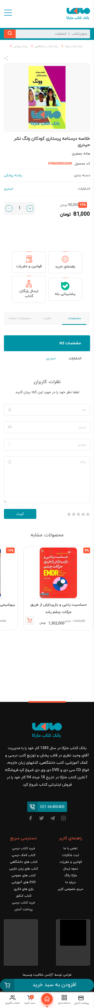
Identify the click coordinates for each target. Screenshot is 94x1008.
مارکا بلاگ (70, 875)
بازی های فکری (23, 889)
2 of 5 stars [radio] (83, 514)
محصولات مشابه (19, 318)
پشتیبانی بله (65, 294)
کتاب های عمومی (23, 875)
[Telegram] (52, 819)
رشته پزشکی (20, 46)
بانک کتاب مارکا (73, 46)
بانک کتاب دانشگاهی (46, 46)
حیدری (51, 358)
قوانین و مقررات (29, 266)
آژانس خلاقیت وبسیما (38, 975)
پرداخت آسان (24, 909)
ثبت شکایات (70, 855)
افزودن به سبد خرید (54, 984)
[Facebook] (30, 819)
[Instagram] (63, 819)
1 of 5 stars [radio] (88, 514)
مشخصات (74, 318)
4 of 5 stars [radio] (74, 514)
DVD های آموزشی (23, 882)
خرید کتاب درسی (23, 848)
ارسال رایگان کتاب (28, 294)
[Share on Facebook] (16, 59)
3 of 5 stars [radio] (78, 514)
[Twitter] (41, 819)
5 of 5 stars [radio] (69, 514)
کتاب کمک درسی (23, 855)
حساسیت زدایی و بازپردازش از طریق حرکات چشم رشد (58, 608)
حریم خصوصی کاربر (70, 889)
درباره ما (70, 882)
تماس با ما (70, 848)
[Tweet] (34, 59)
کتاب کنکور (23, 896)
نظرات (47, 318)
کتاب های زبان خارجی (23, 869)
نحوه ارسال (70, 869)
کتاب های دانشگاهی (23, 862)
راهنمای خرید (65, 266)
